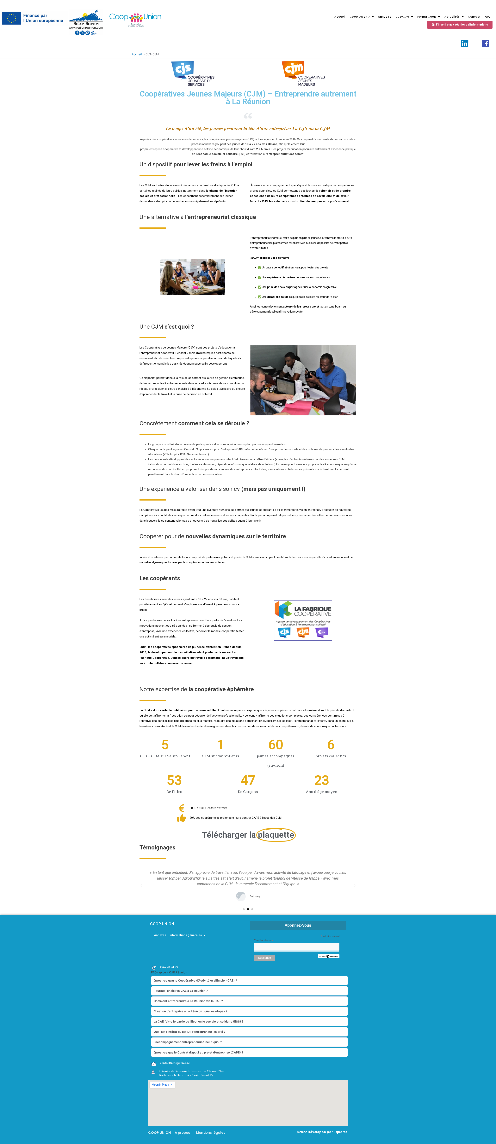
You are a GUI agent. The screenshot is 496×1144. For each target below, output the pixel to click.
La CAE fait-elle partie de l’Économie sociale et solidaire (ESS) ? (198, 1021)
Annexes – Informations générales (178, 935)
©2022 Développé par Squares (322, 1132)
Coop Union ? (360, 17)
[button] (460, 25)
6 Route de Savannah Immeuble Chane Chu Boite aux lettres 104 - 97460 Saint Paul (191, 1073)
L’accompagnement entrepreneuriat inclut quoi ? (188, 1042)
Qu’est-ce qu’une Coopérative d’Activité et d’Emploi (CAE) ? (195, 980)
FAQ (488, 17)
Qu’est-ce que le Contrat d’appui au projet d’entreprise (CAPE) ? (198, 1052)
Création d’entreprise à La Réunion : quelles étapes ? (190, 1011)
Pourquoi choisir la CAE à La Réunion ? (181, 991)
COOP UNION (162, 924)
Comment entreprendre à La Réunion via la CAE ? (188, 1001)
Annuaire (384, 17)
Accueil (339, 17)
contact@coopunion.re (175, 1063)
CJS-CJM (402, 17)
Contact (474, 17)
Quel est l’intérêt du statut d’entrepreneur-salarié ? (189, 1032)
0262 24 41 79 (169, 967)
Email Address (264, 940)
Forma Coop (426, 17)
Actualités (452, 17)
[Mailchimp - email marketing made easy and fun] (328, 956)
